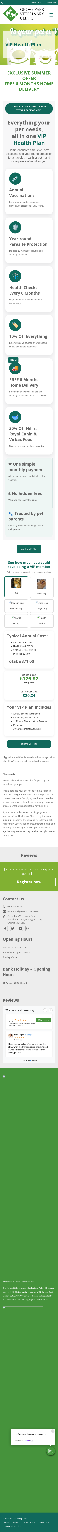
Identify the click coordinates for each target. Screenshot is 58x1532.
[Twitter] (12, 928)
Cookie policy (43, 1522)
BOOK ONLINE (52, 2)
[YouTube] (20, 928)
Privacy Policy (29, 1522)
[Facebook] (5, 928)
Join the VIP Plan (29, 549)
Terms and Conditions (11, 1522)
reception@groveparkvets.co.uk (23, 911)
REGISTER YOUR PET (37, 2)
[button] (50, 1451)
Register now (29, 881)
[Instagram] (27, 928)
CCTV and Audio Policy (12, 1526)
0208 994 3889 (14, 906)
